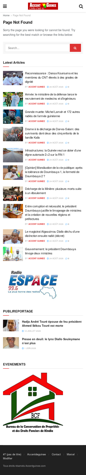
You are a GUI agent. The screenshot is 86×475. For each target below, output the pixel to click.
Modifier (7, 458)
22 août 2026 (56, 224)
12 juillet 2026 (32, 331)
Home (6, 15)
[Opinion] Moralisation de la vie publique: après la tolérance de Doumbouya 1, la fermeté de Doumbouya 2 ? (54, 171)
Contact (56, 454)
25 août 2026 (56, 103)
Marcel (71, 454)
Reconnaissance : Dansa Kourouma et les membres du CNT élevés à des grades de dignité (51, 77)
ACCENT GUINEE (36, 86)
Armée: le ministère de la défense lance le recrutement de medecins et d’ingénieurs (51, 96)
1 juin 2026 (30, 348)
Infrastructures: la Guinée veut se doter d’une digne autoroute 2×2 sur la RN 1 (53, 152)
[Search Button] (75, 48)
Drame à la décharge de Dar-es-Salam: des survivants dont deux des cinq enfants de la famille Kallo (52, 133)
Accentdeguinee (36, 454)
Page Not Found (22, 15)
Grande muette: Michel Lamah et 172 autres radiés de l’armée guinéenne (52, 114)
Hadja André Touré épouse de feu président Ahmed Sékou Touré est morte (52, 323)
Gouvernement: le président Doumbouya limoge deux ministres (50, 251)
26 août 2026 (56, 86)
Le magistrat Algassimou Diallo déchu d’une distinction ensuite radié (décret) (52, 233)
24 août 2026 (56, 121)
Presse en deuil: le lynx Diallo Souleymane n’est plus (51, 341)
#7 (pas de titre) (12, 454)
